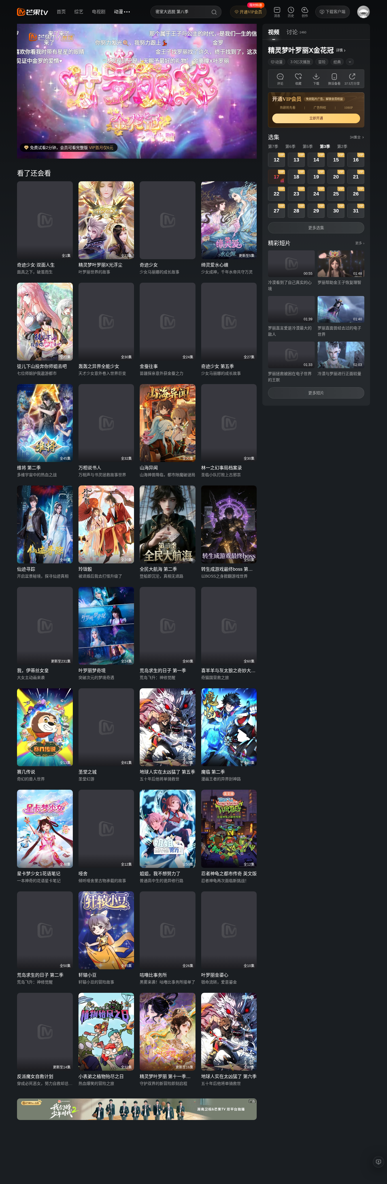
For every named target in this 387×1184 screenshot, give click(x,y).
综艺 (78, 11)
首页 (61, 11)
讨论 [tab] (292, 32)
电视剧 (98, 11)
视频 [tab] (273, 32)
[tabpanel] (316, 223)
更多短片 (316, 393)
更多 (359, 243)
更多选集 (316, 227)
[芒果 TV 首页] (32, 12)
